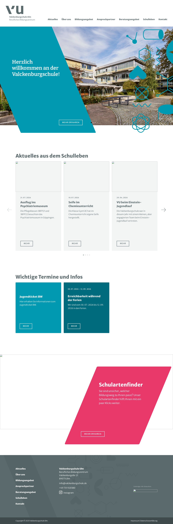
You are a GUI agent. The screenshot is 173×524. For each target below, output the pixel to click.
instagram (68, 492)
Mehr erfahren (70, 122)
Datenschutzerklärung (148, 521)
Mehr (28, 244)
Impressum (135, 521)
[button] (161, 118)
